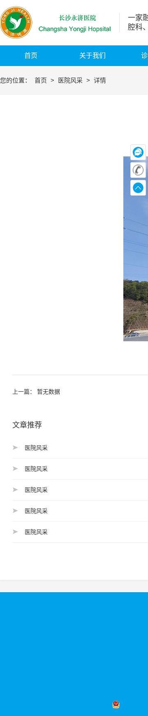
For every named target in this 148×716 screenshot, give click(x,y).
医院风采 (71, 80)
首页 (42, 80)
